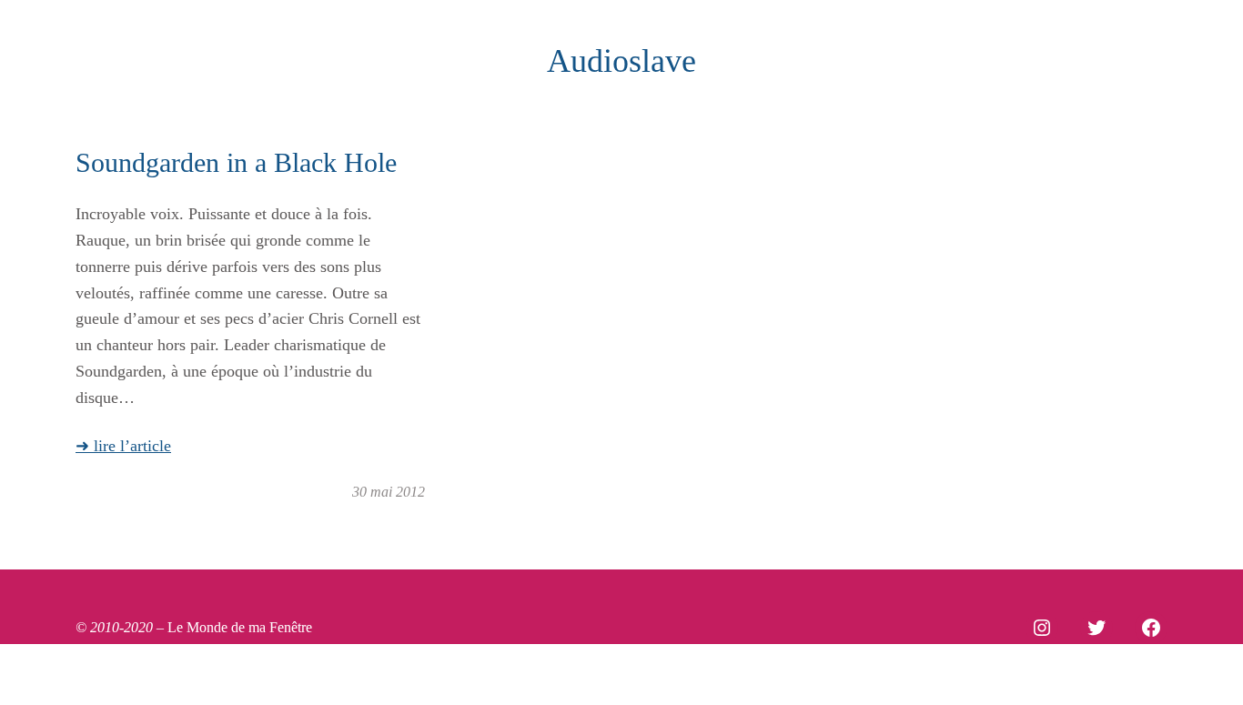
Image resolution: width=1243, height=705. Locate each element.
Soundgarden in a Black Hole (236, 162)
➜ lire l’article (123, 446)
